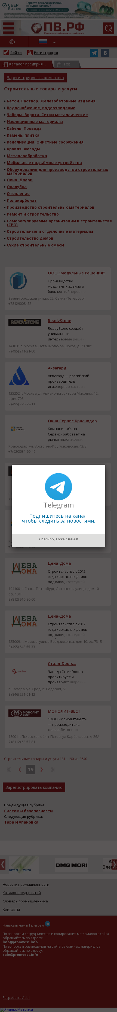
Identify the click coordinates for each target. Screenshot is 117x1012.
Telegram (58, 505)
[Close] (105, 465)
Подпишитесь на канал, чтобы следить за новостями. (58, 518)
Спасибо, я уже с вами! (58, 539)
